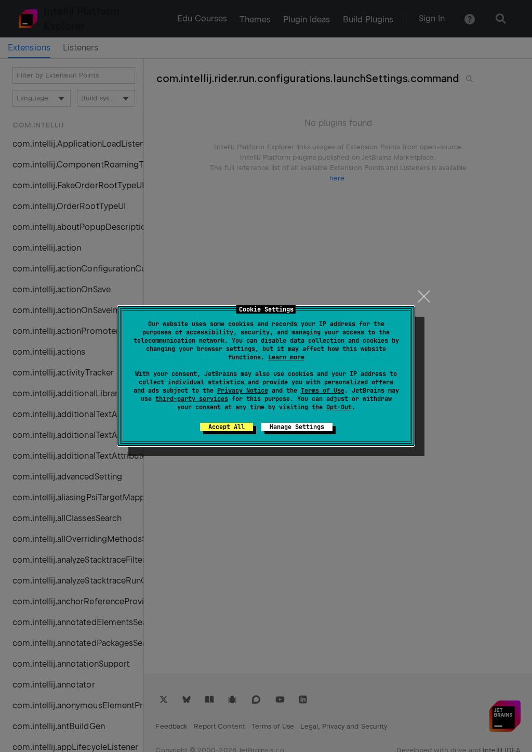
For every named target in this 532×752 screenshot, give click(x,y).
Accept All (226, 427)
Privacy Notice (242, 390)
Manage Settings (297, 427)
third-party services (191, 399)
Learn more (286, 357)
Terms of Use (322, 390)
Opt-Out (339, 407)
